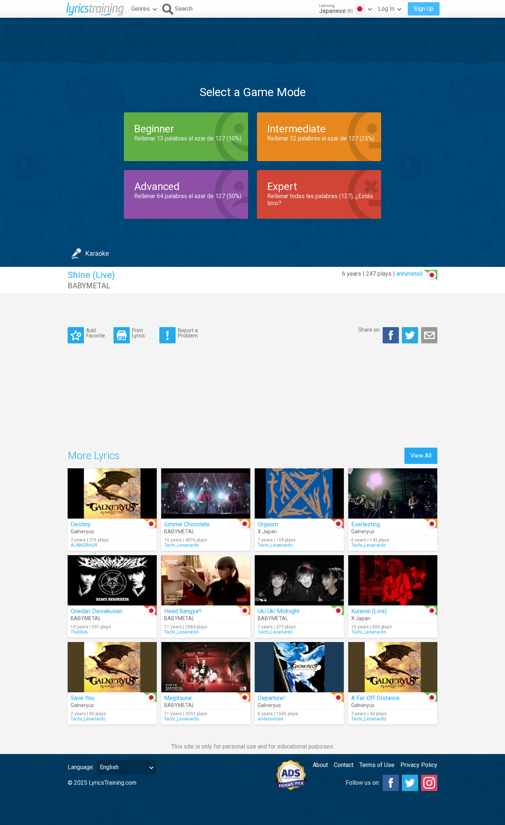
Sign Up (424, 8)
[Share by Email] (429, 335)
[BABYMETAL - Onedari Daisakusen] (112, 580)
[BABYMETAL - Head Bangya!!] (205, 580)
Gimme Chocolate (187, 524)
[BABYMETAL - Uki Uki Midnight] (299, 580)
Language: (81, 767)
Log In (386, 8)
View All (420, 455)
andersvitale (270, 719)
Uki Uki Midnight (278, 611)
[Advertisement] (252, 40)
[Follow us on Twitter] (410, 783)
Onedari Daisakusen (96, 611)
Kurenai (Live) (369, 611)
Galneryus (82, 531)
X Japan (267, 531)
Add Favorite (95, 332)
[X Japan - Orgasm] (299, 493)
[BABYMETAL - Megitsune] (205, 667)
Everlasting (365, 524)
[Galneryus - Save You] (112, 667)
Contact (343, 764)
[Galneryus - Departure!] (299, 667)
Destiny (81, 524)
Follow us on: (363, 782)
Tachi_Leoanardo (181, 545)
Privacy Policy (418, 764)
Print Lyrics (138, 332)
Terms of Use (376, 764)
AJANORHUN (84, 545)
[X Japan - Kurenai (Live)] (392, 580)
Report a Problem (188, 332)
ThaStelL (79, 632)
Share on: (369, 329)
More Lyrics (94, 455)
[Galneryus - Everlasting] (392, 493)
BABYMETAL (89, 285)
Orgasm (268, 524)
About (320, 764)
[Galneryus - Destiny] (112, 493)
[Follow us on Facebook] (391, 783)
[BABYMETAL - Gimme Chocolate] (205, 493)
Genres (140, 8)
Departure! (271, 698)
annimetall (409, 273)
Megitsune (178, 698)
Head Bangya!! (183, 611)
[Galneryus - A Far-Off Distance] (392, 667)
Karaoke (97, 253)
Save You (82, 698)
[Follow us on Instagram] (429, 783)
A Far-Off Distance (375, 698)
